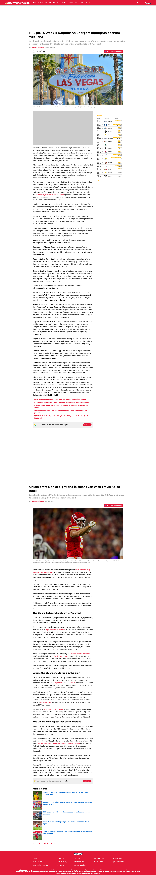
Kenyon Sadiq (58, 683)
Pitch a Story (37, 862)
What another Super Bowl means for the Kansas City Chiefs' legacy (60, 399)
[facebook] (137, 2)
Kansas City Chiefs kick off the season (50, 195)
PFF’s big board (45, 702)
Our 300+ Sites (99, 858)
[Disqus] (82, 452)
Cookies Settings (80, 865)
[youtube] (145, 2)
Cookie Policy (98, 862)
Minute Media (23, 870)
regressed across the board (55, 630)
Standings (56, 3)
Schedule (48, 3)
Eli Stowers (71, 683)
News (34, 3)
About (35, 858)
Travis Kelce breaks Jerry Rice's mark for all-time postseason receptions (61, 402)
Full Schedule (102, 180)
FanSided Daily (116, 858)
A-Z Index (60, 865)
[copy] (44, 51)
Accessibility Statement (41, 865)
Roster (64, 3)
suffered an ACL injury (60, 656)
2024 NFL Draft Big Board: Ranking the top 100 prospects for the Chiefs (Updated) (61, 417)
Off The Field (78, 3)
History (70, 3)
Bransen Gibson (38, 501)
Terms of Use (79, 862)
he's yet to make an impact (80, 654)
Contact (77, 858)
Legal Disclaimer (117, 862)
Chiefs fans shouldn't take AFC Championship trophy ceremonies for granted (60, 412)
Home (35, 844)
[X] (141, 2)
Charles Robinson (38, 47)
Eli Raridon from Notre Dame (53, 709)
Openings (60, 858)
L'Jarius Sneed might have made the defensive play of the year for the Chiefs (61, 406)
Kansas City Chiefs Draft (47, 844)
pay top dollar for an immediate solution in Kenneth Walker (59, 743)
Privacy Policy (62, 862)
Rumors (40, 3)
